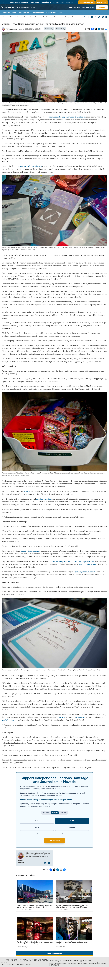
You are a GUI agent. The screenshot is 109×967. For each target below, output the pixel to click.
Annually (63, 812)
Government (15, 2)
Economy (25, 2)
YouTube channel (9, 720)
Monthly (54, 812)
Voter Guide (34, 2)
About (4, 17)
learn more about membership (61, 834)
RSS (61, 961)
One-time (46, 812)
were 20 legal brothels (30, 551)
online (27, 491)
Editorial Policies (15, 17)
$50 (37, 828)
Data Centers (24, 13)
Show (54, 953)
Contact (66, 961)
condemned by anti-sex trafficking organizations (72, 561)
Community (49, 29)
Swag (67, 17)
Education (45, 2)
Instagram (81, 717)
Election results (38, 13)
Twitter (62, 717)
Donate (74, 17)
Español (102, 7)
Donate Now (54, 840)
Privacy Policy (54, 961)
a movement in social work (30, 166)
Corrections (58, 17)
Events (37, 17)
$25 (72, 821)
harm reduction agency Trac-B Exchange (67, 117)
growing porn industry (85, 572)
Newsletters (101, 2)
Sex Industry (60, 29)
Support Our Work (86, 2)
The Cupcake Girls (44, 499)
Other (72, 828)
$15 (37, 821)
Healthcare (54, 2)
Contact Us (28, 17)
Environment (65, 2)
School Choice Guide (54, 13)
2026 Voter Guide (9, 13)
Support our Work (85, 961)
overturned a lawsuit (88, 564)
